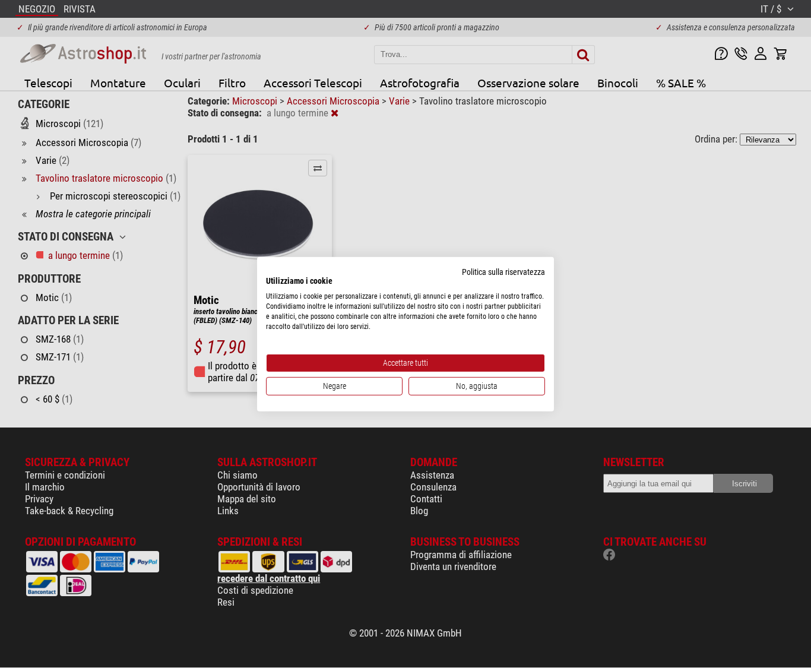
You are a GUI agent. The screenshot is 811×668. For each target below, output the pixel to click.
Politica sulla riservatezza (503, 271)
